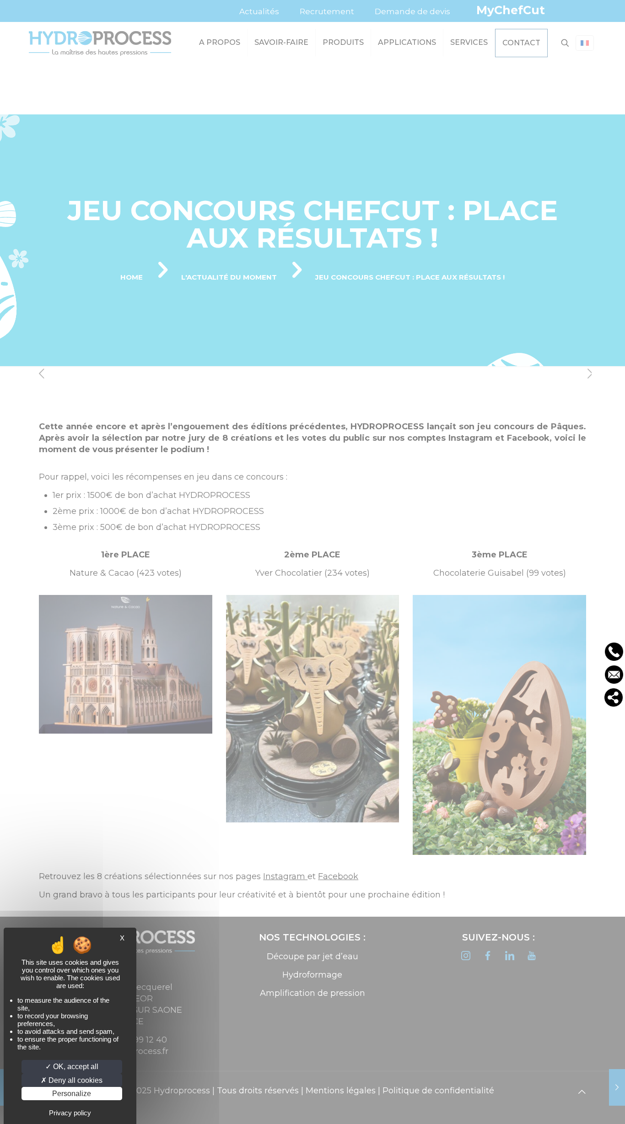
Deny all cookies (74, 1080)
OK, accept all (74, 1066)
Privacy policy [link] (70, 1113)
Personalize (71, 1093)
